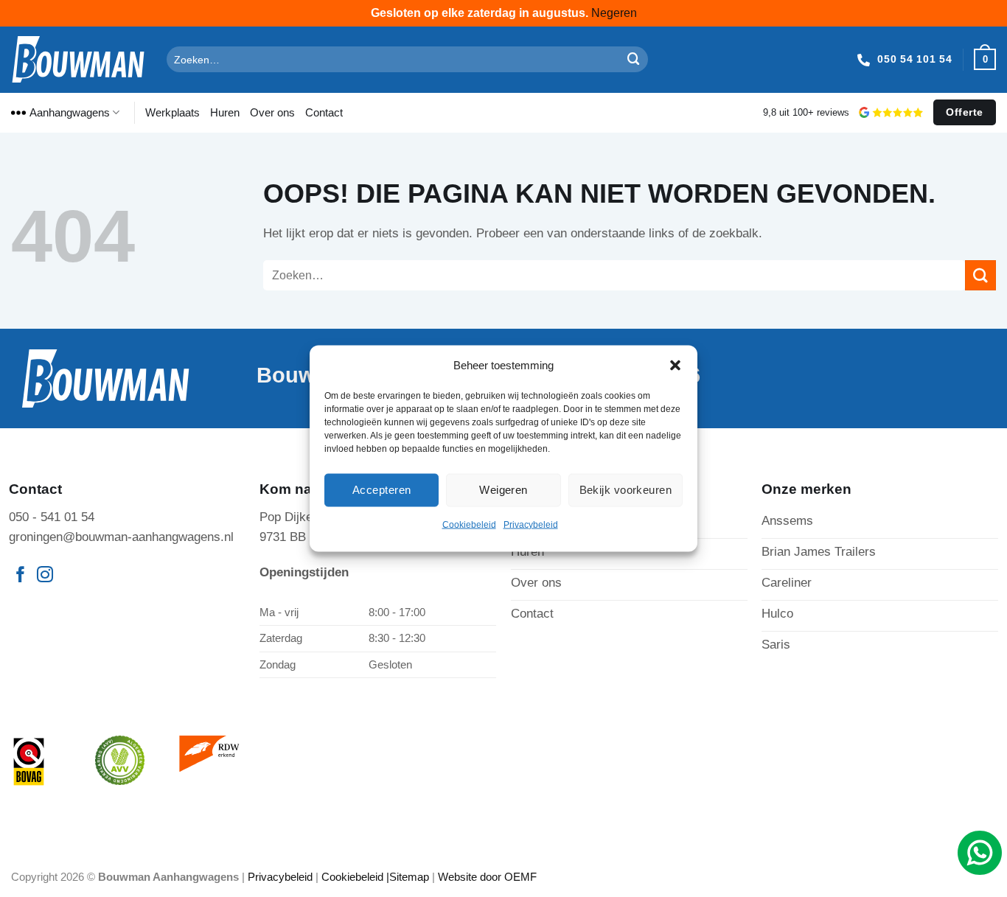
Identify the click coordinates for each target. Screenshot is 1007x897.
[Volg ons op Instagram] (45, 576)
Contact (324, 112)
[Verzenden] (634, 59)
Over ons (272, 112)
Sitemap (409, 876)
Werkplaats (172, 112)
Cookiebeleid (469, 524)
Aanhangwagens (69, 112)
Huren (225, 112)
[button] (675, 364)
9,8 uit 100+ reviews (806, 112)
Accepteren (381, 490)
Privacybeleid (530, 524)
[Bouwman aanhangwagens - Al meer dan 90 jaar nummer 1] (77, 59)
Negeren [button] (614, 13)
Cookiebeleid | (355, 876)
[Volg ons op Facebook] (21, 576)
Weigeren (503, 490)
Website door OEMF (487, 876)
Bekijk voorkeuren (625, 490)
